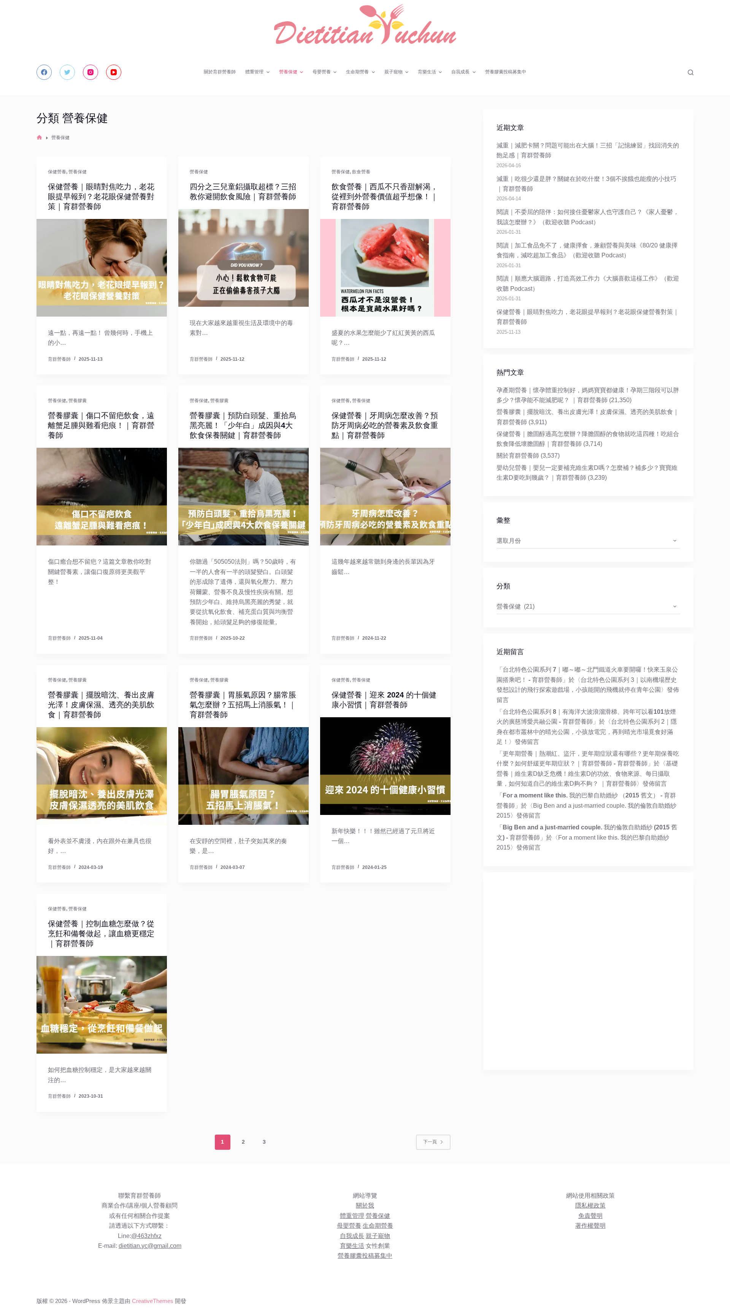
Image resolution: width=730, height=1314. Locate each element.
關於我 (365, 1205)
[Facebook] (44, 72)
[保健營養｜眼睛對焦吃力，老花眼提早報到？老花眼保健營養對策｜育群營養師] (101, 268)
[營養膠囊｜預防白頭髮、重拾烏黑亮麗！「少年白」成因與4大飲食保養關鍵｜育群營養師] (243, 496)
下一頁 (430, 1141)
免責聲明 (590, 1216)
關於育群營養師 (518, 455)
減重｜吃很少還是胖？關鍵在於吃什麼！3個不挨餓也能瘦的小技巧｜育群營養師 (586, 184)
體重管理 (352, 1216)
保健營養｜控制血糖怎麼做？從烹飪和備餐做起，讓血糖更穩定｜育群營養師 (101, 933)
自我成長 (352, 1236)
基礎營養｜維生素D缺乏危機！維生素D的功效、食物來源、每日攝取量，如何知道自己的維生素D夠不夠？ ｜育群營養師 (587, 773)
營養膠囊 (77, 400)
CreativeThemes (152, 1301)
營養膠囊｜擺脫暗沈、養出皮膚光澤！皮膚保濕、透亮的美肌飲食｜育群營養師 (101, 705)
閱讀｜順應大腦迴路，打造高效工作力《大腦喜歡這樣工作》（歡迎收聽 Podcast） (588, 283)
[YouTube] (113, 72)
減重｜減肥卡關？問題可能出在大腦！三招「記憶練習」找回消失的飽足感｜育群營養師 (588, 150)
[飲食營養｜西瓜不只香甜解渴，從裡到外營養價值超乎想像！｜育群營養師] (385, 268)
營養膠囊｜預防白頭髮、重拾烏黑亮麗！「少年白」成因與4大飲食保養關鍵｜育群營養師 (243, 425)
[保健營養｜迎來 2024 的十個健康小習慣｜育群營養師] (385, 766)
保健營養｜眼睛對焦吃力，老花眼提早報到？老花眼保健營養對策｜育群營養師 (101, 196)
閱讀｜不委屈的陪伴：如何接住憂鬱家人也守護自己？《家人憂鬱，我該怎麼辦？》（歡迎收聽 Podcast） (588, 217)
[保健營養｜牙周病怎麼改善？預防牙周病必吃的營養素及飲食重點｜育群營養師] (385, 496)
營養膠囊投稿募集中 (365, 1255)
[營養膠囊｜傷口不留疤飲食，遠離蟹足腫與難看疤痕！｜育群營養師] (101, 496)
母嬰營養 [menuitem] (322, 71)
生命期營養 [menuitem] (357, 71)
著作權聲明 (590, 1225)
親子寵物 (378, 1236)
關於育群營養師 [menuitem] (220, 71)
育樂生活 (352, 1246)
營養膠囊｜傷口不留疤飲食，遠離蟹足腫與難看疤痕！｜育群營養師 (101, 425)
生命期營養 (378, 1225)
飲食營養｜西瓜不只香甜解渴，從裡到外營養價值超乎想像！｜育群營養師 (385, 196)
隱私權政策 (590, 1205)
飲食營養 (361, 171)
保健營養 (57, 171)
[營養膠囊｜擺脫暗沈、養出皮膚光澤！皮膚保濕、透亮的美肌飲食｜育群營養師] (101, 776)
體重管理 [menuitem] (254, 71)
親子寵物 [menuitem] (393, 71)
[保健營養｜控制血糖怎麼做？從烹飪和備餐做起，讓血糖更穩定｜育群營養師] (101, 1005)
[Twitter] (67, 72)
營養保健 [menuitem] (288, 71)
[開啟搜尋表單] (691, 72)
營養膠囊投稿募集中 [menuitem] (505, 71)
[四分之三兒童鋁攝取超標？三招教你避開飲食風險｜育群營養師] (243, 258)
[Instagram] (90, 72)
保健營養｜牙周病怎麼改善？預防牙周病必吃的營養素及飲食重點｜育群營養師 (385, 425)
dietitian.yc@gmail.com (150, 1246)
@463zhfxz (146, 1236)
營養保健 (77, 171)
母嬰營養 (349, 1225)
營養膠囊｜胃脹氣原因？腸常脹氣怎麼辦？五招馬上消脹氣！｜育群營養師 (243, 705)
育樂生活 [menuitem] (427, 71)
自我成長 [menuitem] (460, 71)
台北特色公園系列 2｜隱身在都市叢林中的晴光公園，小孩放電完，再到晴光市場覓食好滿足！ (587, 731)
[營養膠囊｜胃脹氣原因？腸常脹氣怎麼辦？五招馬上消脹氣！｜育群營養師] (243, 776)
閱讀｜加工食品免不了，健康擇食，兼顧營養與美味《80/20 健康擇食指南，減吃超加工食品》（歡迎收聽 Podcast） (587, 250)
